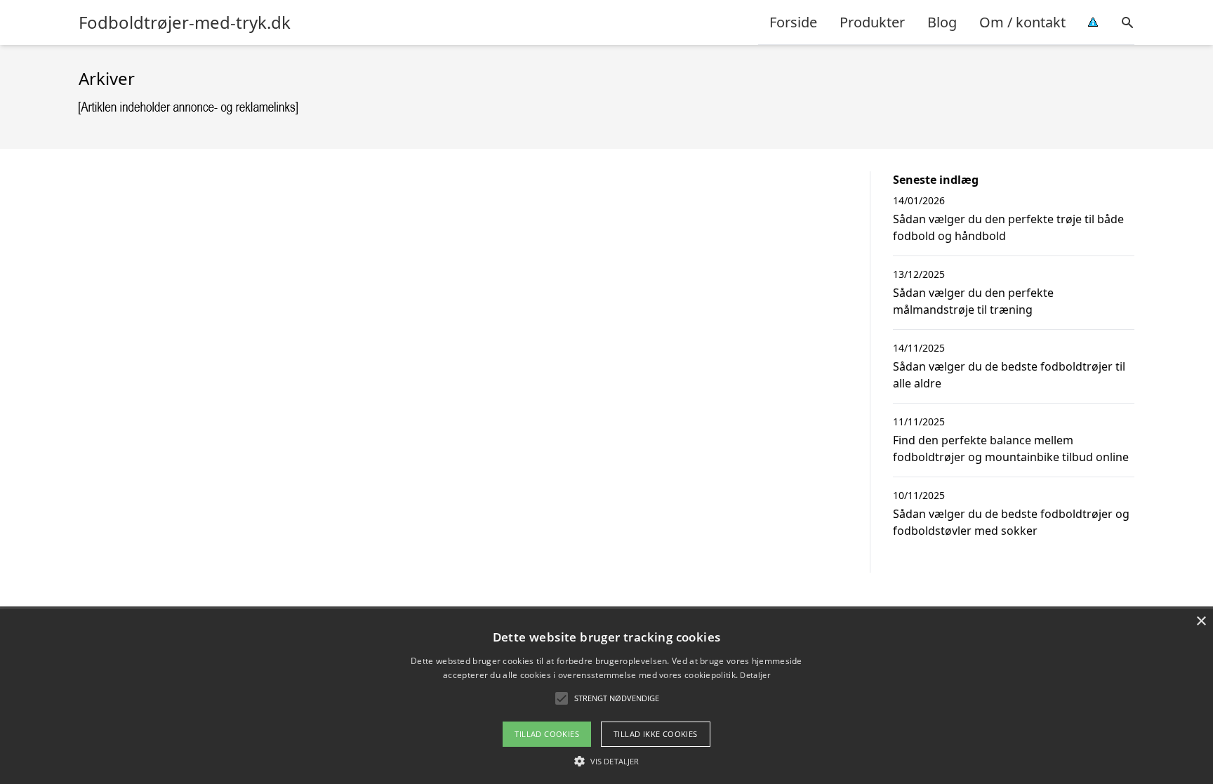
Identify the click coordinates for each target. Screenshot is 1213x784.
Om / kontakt (1022, 22)
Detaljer (754, 675)
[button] (606, 761)
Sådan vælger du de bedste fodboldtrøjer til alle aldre (1009, 375)
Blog (942, 22)
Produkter (872, 22)
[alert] (606, 696)
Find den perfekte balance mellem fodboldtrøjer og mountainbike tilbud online (1011, 448)
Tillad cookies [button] (547, 734)
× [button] (1200, 621)
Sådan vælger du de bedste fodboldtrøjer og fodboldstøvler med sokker (1011, 522)
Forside (793, 22)
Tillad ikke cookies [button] (656, 734)
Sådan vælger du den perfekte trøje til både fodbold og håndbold (1008, 227)
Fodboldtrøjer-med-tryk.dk (185, 22)
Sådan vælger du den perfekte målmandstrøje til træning (973, 301)
